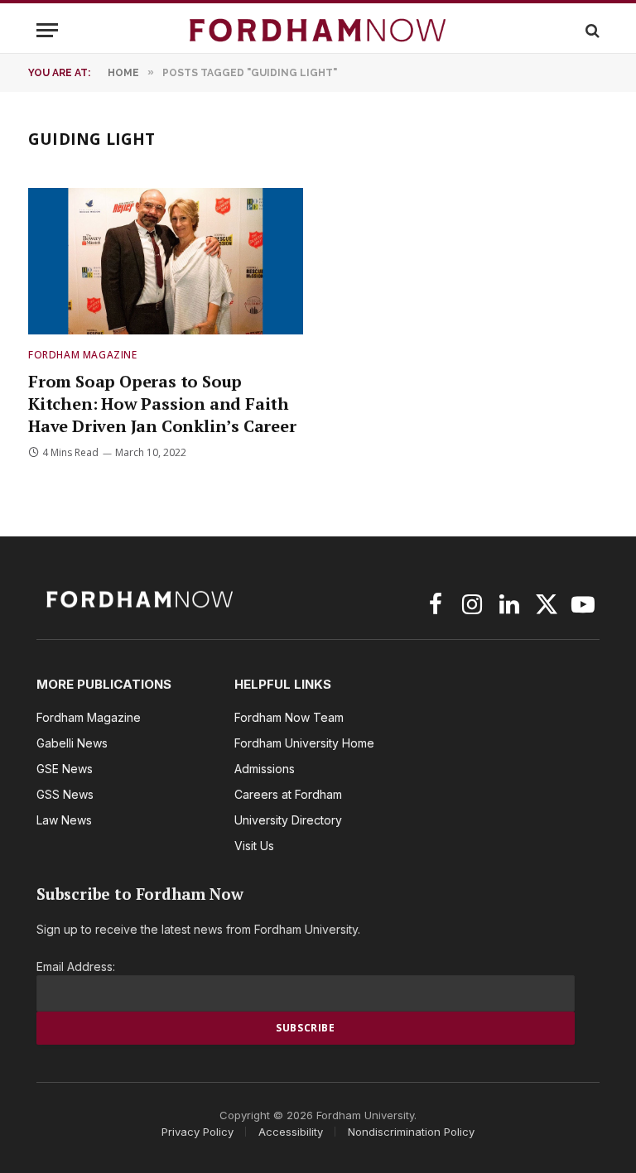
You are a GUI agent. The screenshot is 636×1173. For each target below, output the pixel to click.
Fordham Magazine (82, 355)
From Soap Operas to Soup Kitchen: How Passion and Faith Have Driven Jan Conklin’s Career (162, 403)
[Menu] (47, 30)
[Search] (591, 30)
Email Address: (75, 966)
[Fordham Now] (318, 30)
